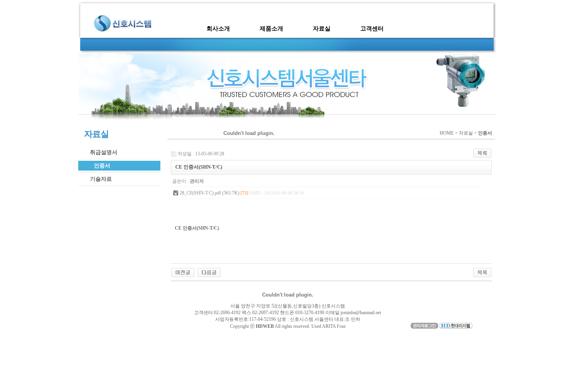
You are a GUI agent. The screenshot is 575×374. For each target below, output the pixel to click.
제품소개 (271, 28)
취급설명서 (103, 152)
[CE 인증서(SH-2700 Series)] (183, 272)
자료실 (322, 28)
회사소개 (218, 28)
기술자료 (101, 179)
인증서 (102, 166)
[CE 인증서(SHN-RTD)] (209, 272)
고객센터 (372, 28)
